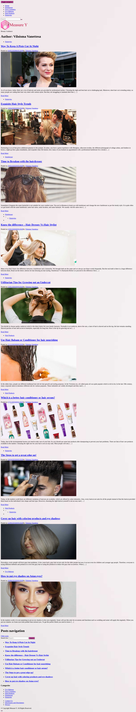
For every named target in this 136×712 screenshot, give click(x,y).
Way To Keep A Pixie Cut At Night (20, 46)
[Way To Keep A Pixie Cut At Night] (38, 87)
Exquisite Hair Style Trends (16, 103)
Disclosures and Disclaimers (14, 703)
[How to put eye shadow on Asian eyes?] (38, 616)
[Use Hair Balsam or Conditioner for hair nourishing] (38, 380)
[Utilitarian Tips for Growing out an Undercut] (38, 323)
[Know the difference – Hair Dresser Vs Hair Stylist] (38, 265)
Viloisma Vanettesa (31, 51)
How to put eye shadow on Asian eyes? (21, 576)
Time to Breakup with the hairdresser (21, 161)
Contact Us (9, 701)
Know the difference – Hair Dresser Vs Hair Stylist (29, 224)
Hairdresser (9, 7)
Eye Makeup (9, 11)
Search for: (4, 638)
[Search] (21, 19)
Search (32, 638)
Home (7, 6)
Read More (4, 96)
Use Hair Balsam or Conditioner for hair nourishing (29, 340)
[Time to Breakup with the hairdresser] (38, 202)
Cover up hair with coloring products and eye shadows (30, 518)
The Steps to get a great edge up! (18, 455)
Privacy (7, 705)
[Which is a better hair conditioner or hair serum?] (38, 438)
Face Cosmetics (10, 9)
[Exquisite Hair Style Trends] (38, 144)
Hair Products (9, 13)
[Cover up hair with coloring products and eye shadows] (38, 559)
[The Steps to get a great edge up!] (38, 495)
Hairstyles (8, 15)
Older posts (4, 636)
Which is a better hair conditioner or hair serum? (28, 397)
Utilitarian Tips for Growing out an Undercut (25, 282)
